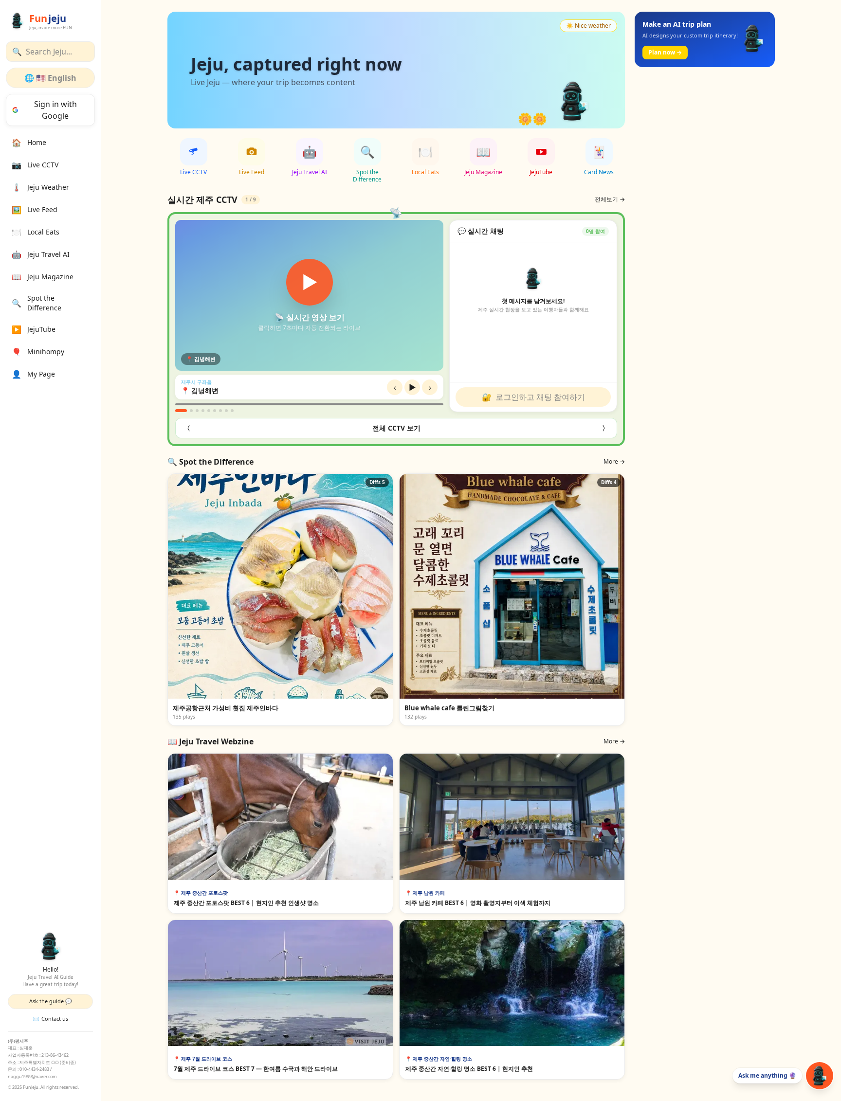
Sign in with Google (55, 110)
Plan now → (665, 52)
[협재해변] (202, 410)
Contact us (50, 1018)
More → (614, 462)
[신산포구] (226, 410)
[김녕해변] (181, 410)
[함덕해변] (197, 410)
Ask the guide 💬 (50, 1001)
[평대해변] (214, 410)
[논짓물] (220, 410)
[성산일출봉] (208, 410)
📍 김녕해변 (200, 390)
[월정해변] (191, 410)
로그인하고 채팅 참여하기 (533, 397)
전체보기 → (610, 199)
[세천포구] (232, 410)
